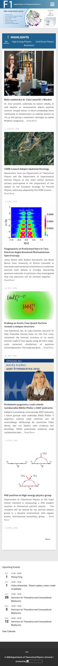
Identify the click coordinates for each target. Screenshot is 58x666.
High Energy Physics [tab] (21, 41)
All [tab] (6, 41)
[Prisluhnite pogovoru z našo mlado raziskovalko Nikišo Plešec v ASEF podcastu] (29, 380)
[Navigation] (52, 4)
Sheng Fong (16, 576)
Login (27, 652)
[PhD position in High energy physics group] (29, 468)
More (47, 539)
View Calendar (8, 631)
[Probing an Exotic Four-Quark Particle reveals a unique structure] (29, 305)
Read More (32, 120)
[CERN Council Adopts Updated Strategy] (29, 148)
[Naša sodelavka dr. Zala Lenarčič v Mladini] (29, 73)
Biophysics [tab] (29, 45)
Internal (48, 657)
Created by (21, 661)
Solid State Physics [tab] (45, 41)
